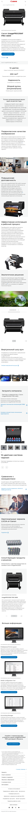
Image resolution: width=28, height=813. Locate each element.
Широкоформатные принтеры (8, 30)
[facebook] (9, 807)
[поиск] (2, 2)
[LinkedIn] (12, 807)
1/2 (1, 452)
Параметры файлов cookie (14, 801)
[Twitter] (15, 807)
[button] (26, 341)
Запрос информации (13, 743)
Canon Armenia (13, 804)
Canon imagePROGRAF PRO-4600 (8, 62)
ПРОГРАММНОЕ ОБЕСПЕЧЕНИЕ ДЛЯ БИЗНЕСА (10, 644)
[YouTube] (18, 807)
